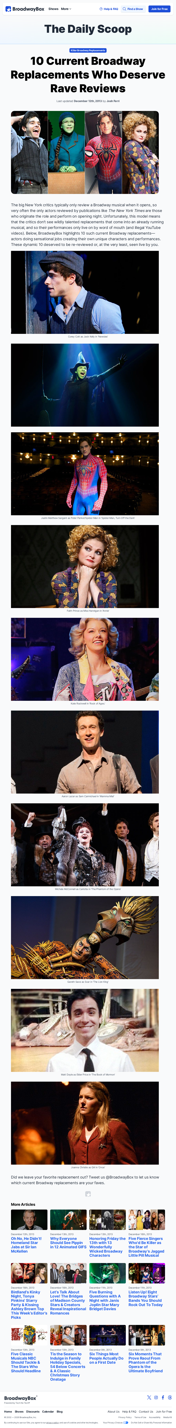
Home (8, 1411)
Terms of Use (140, 1417)
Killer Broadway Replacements (88, 50)
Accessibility (155, 1417)
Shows (53, 9)
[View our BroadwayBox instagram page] (156, 1397)
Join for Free (159, 9)
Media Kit (167, 1417)
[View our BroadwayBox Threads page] (170, 1397)
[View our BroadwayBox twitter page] (149, 1397)
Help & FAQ (129, 1411)
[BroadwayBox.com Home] (25, 9)
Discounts (32, 1411)
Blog (60, 1411)
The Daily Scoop (88, 28)
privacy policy (52, 1422)
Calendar (48, 1411)
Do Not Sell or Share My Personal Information (151, 1422)
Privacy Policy (125, 1417)
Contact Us (146, 1411)
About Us (113, 1411)
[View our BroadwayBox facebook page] (163, 1397)
